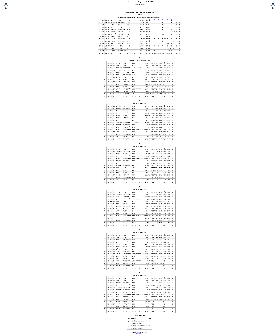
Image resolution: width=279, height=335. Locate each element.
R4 (162, 19)
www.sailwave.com (139, 333)
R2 (154, 19)
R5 (167, 19)
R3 (158, 19)
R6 (171, 19)
